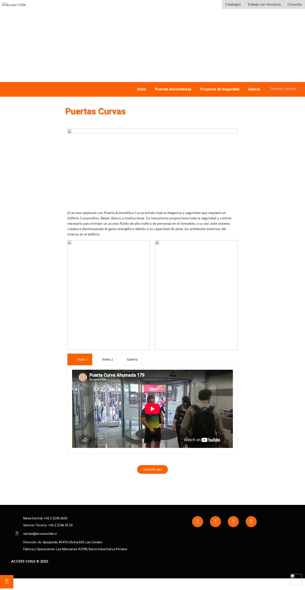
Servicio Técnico (283, 89)
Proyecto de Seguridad (219, 89)
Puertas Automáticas (173, 89)
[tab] (79, 359)
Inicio (141, 89)
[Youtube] (233, 521)
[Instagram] (215, 521)
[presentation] (79, 359)
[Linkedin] (251, 521)
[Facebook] (197, 521)
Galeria (254, 89)
